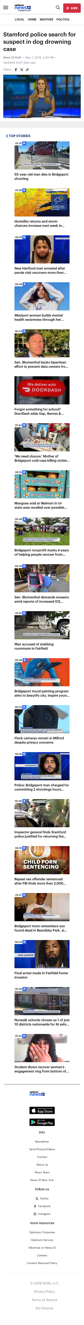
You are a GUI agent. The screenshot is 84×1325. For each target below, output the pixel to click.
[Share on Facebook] (16, 69)
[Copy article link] (27, 69)
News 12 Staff (12, 57)
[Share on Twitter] (21, 69)
